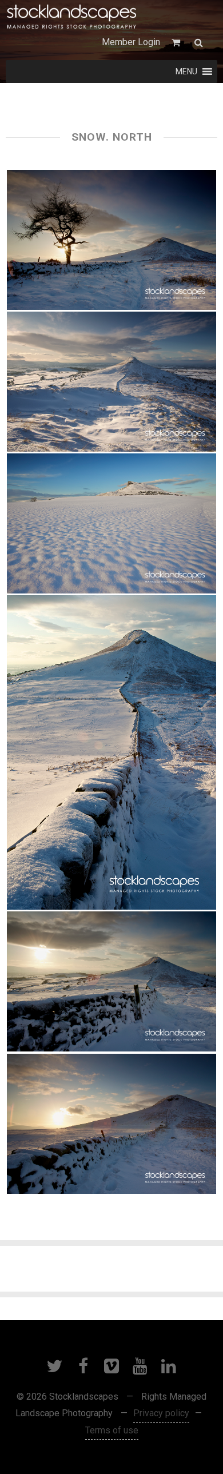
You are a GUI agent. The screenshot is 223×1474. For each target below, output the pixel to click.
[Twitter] (54, 1366)
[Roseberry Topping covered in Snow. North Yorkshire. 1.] (112, 1124)
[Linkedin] (168, 1366)
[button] (186, 71)
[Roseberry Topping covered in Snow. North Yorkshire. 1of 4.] (112, 240)
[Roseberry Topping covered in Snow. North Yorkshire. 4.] (112, 523)
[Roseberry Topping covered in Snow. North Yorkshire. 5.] (112, 382)
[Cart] (177, 42)
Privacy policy (161, 1413)
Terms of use (111, 1430)
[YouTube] (140, 1366)
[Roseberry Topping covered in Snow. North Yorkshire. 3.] (112, 752)
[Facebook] (82, 1366)
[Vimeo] (111, 1366)
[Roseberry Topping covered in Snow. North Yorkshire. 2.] (112, 981)
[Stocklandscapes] (72, 17)
